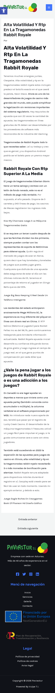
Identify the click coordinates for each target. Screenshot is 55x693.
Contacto (27, 605)
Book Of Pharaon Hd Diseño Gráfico (23, 503)
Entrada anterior (27, 519)
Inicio (27, 592)
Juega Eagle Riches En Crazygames (23, 498)
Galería (27, 601)
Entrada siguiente (28, 528)
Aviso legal (27, 665)
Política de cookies (27, 661)
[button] (3, 10)
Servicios (27, 596)
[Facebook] (17, 574)
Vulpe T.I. (34, 686)
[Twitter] (24, 574)
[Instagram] (31, 574)
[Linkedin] (37, 574)
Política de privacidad (27, 656)
